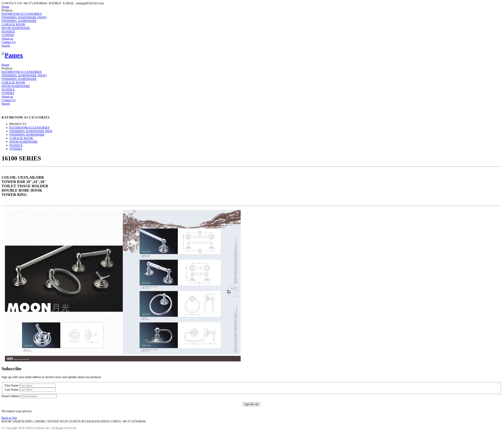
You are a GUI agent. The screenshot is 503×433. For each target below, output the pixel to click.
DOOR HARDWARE (16, 28)
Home (5, 6)
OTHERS (8, 35)
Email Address (11, 396)
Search (6, 45)
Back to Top (9, 417)
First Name (11, 385)
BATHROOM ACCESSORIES (22, 13)
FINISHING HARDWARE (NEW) (24, 17)
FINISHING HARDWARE (19, 21)
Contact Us (9, 42)
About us (7, 38)
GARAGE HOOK (13, 24)
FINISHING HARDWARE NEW (30, 131)
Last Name (11, 389)
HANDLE (8, 31)
